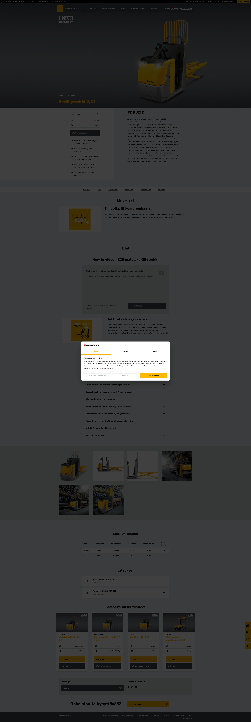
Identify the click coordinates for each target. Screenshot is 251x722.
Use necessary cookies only (97, 376)
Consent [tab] (96, 352)
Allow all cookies (154, 376)
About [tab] (155, 352)
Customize (124, 376)
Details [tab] (125, 352)
